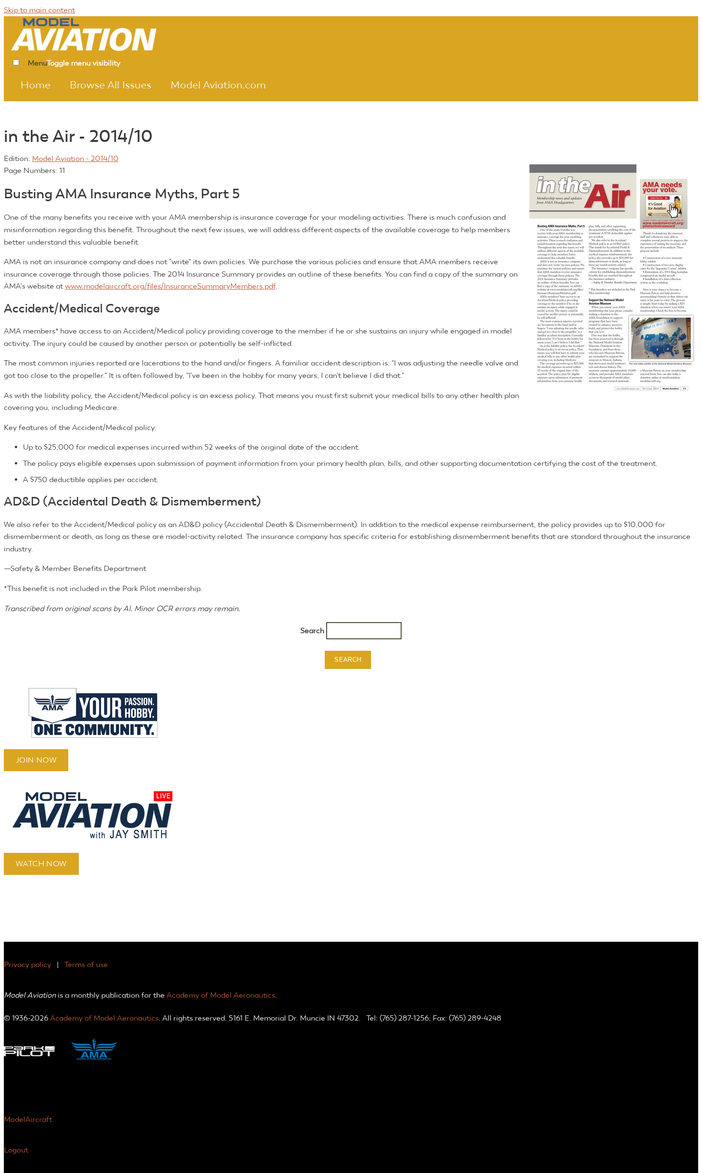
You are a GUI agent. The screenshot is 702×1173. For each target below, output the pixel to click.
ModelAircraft (28, 1119)
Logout (16, 1149)
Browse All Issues (110, 85)
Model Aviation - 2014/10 (75, 158)
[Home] (97, 33)
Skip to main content (39, 9)
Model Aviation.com (218, 85)
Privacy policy (27, 964)
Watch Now (41, 863)
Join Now (36, 759)
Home (36, 85)
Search (313, 630)
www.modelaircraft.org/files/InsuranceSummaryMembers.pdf (170, 286)
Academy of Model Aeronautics (221, 995)
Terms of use (86, 964)
